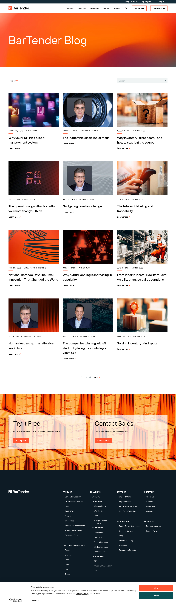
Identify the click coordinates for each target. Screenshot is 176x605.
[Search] (126, 8)
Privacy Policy (82, 594)
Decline (156, 595)
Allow (156, 588)
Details (36, 600)
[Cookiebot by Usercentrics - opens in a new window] (15, 600)
